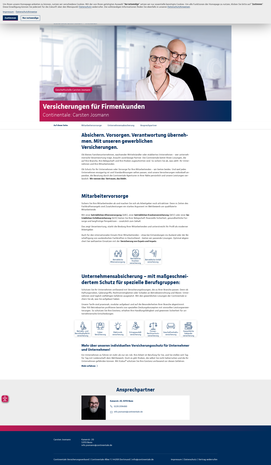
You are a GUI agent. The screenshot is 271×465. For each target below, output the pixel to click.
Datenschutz (85, 7)
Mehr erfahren (88, 366)
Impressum (8, 11)
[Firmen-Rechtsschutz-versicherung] (153, 328)
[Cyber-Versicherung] (100, 328)
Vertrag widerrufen (207, 459)
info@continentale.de (143, 459)
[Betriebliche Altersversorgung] (118, 256)
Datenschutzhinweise (26, 11)
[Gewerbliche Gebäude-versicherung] (188, 328)
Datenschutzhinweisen (179, 7)
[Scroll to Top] (257, 224)
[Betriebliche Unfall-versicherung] (153, 256)
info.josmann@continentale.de (128, 411)
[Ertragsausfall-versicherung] (135, 328)
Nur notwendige (30, 18)
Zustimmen (10, 18)
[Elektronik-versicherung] (118, 328)
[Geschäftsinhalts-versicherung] (171, 328)
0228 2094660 (120, 406)
